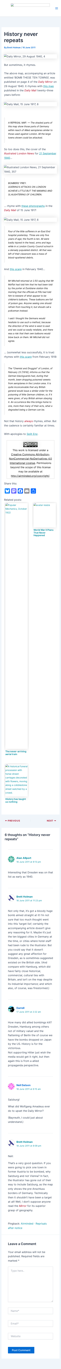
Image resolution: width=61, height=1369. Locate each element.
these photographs (33, 206)
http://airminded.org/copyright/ (30, 475)
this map (48, 86)
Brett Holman (24, 896)
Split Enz (32, 434)
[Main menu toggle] (56, 8)
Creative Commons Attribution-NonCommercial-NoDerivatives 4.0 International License (30, 459)
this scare (16, 269)
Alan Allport (23, 858)
